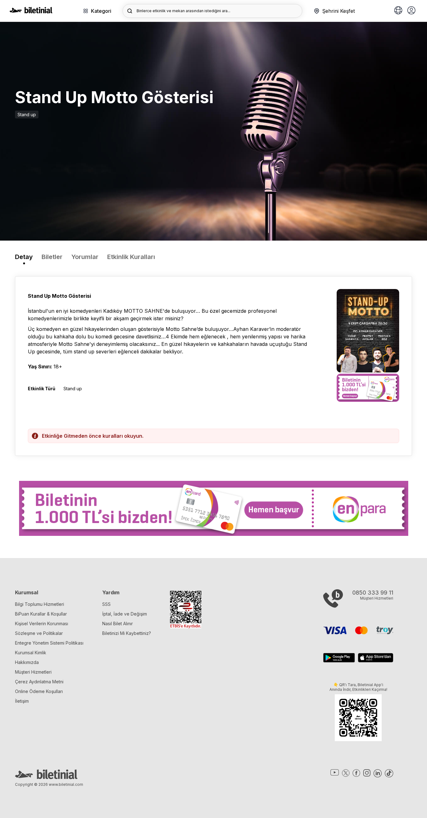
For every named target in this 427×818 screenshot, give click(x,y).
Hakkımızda (27, 662)
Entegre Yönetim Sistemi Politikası (49, 643)
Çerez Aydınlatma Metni (39, 681)
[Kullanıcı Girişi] (411, 11)
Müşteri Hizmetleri (33, 672)
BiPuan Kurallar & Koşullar (41, 613)
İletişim (22, 701)
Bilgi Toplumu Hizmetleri (39, 604)
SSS (106, 604)
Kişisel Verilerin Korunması (41, 623)
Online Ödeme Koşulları (39, 691)
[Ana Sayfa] (31, 11)
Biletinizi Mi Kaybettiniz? (126, 633)
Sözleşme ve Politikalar (39, 633)
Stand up (27, 114)
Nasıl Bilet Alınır (117, 623)
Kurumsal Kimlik (30, 652)
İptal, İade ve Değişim (124, 613)
